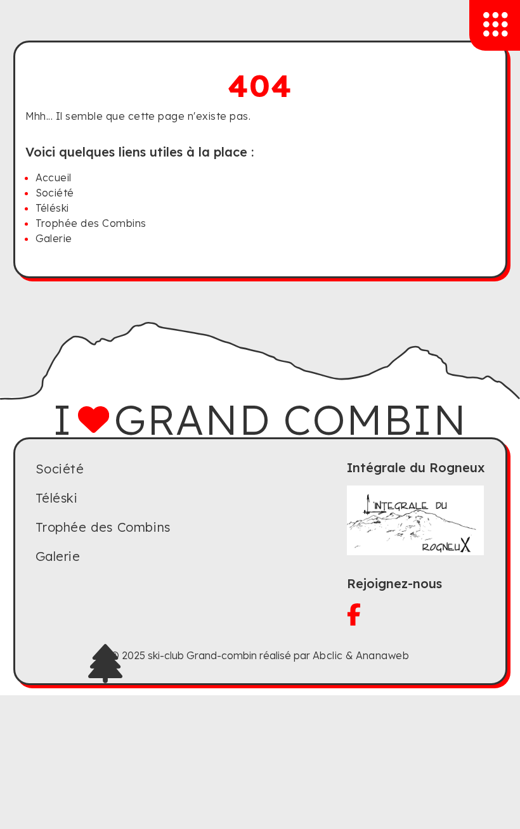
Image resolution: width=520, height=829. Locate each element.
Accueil (54, 177)
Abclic (328, 655)
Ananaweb (383, 655)
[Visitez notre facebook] (416, 614)
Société (55, 192)
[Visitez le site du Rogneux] (416, 520)
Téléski (52, 208)
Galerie (54, 238)
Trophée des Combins (91, 223)
